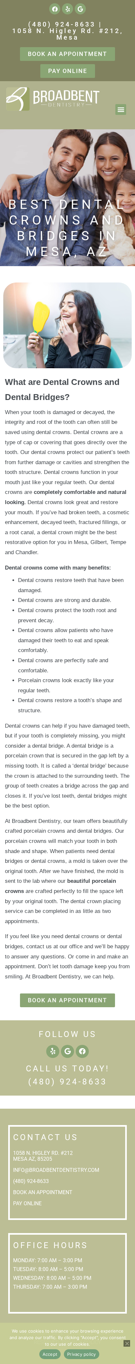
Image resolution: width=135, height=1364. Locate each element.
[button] (120, 109)
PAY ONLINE (28, 1203)
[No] (127, 1343)
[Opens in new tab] (54, 8)
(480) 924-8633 (67, 1081)
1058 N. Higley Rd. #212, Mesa (67, 34)
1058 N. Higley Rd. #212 (43, 1153)
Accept (50, 1354)
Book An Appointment (42, 1192)
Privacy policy (81, 1354)
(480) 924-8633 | (65, 24)
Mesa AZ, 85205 (32, 1159)
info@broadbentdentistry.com (56, 1170)
